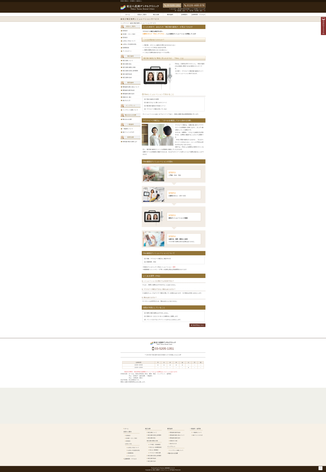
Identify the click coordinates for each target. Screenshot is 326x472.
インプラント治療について (130, 110)
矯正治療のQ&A (127, 77)
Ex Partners (161, 468)
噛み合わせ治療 (127, 119)
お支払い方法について (129, 41)
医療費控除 (126, 47)
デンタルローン (127, 51)
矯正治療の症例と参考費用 (130, 70)
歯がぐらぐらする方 (128, 132)
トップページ (125, 23)
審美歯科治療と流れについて (131, 87)
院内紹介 (125, 37)
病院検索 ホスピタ (170, 468)
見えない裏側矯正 (154, 450)
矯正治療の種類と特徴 (129, 67)
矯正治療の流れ (127, 64)
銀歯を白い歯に (127, 97)
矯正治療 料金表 (127, 74)
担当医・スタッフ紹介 (129, 34)
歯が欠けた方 (126, 100)
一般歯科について (128, 128)
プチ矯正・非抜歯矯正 (155, 444)
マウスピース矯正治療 (155, 452)
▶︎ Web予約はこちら (197, 325)
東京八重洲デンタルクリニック (161, 470)
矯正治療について (128, 60)
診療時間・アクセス (198, 14)
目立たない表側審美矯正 (156, 447)
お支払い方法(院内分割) (129, 44)
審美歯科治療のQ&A (128, 93)
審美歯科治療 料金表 (128, 90)
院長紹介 (125, 30)
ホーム (127, 14)
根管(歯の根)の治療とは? (130, 141)
